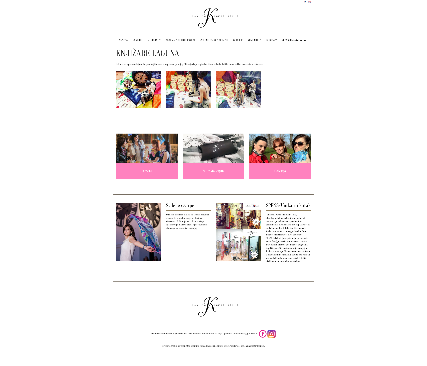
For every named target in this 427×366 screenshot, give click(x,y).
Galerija (280, 171)
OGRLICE (238, 40)
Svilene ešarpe (180, 205)
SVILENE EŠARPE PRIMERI (214, 40)
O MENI (137, 40)
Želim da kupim (213, 171)
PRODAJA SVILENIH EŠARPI (180, 40)
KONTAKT (271, 40)
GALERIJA (152, 40)
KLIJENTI (253, 40)
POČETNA (123, 40)
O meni (147, 171)
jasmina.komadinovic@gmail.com (241, 333)
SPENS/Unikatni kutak (294, 40)
